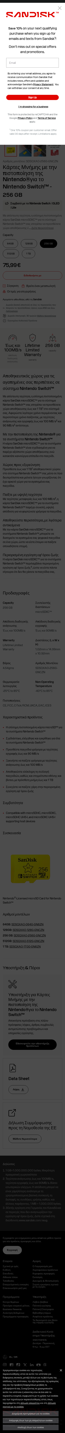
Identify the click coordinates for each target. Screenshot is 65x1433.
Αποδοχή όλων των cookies (31, 1427)
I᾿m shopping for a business (33, 106)
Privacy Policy (25, 118)
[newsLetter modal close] (59, 8)
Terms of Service (47, 118)
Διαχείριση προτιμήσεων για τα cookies (31, 1413)
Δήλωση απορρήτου (30, 1403)
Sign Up (32, 97)
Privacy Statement (43, 84)
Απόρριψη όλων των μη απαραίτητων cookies (31, 1420)
